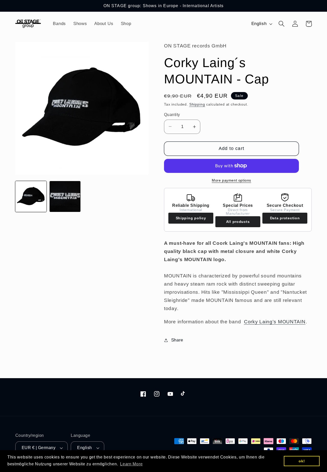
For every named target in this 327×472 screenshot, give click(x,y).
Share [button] (177, 340)
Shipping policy (191, 218)
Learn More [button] (131, 464)
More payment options (231, 180)
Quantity (172, 114)
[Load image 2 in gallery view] (65, 196)
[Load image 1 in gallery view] (30, 196)
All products (238, 222)
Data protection (285, 218)
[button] (281, 24)
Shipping (197, 104)
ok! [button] (302, 461)
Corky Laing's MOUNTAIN (275, 321)
